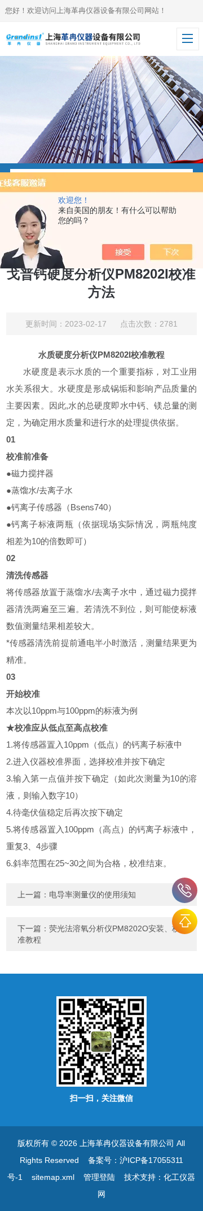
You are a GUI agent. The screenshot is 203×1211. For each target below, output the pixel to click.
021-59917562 (184, 890)
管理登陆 (99, 1177)
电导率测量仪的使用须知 (92, 894)
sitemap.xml (53, 1177)
